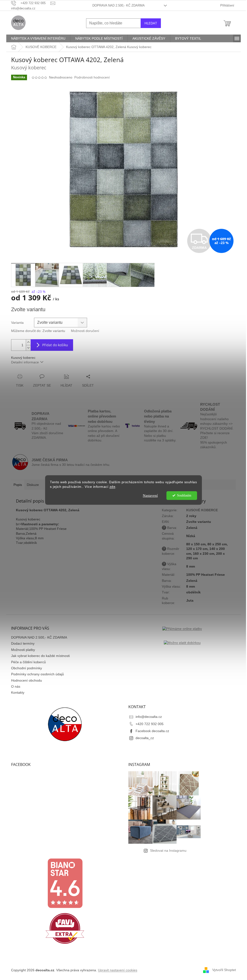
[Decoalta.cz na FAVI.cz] (65, 928)
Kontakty (17, 692)
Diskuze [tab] (33, 485)
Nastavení (150, 495)
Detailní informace (25, 362)
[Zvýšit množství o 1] (28, 342)
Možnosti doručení (85, 331)
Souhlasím (184, 495)
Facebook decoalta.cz (152, 731)
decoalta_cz (145, 738)
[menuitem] (38, 38)
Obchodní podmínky (26, 668)
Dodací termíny (22, 643)
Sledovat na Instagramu (168, 850)
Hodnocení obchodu (26, 680)
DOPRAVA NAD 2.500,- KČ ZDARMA (118, 5)
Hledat (150, 23)
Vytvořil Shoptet (224, 970)
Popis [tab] (18, 485)
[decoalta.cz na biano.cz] (65, 883)
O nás (15, 686)
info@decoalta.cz (149, 717)
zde (113, 487)
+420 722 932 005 (150, 724)
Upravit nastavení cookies (117, 970)
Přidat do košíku (55, 345)
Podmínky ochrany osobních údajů (37, 674)
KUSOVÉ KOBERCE (202, 510)
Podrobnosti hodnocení (92, 77)
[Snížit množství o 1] (28, 348)
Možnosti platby (23, 650)
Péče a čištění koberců (28, 662)
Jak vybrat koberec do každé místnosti (40, 656)
